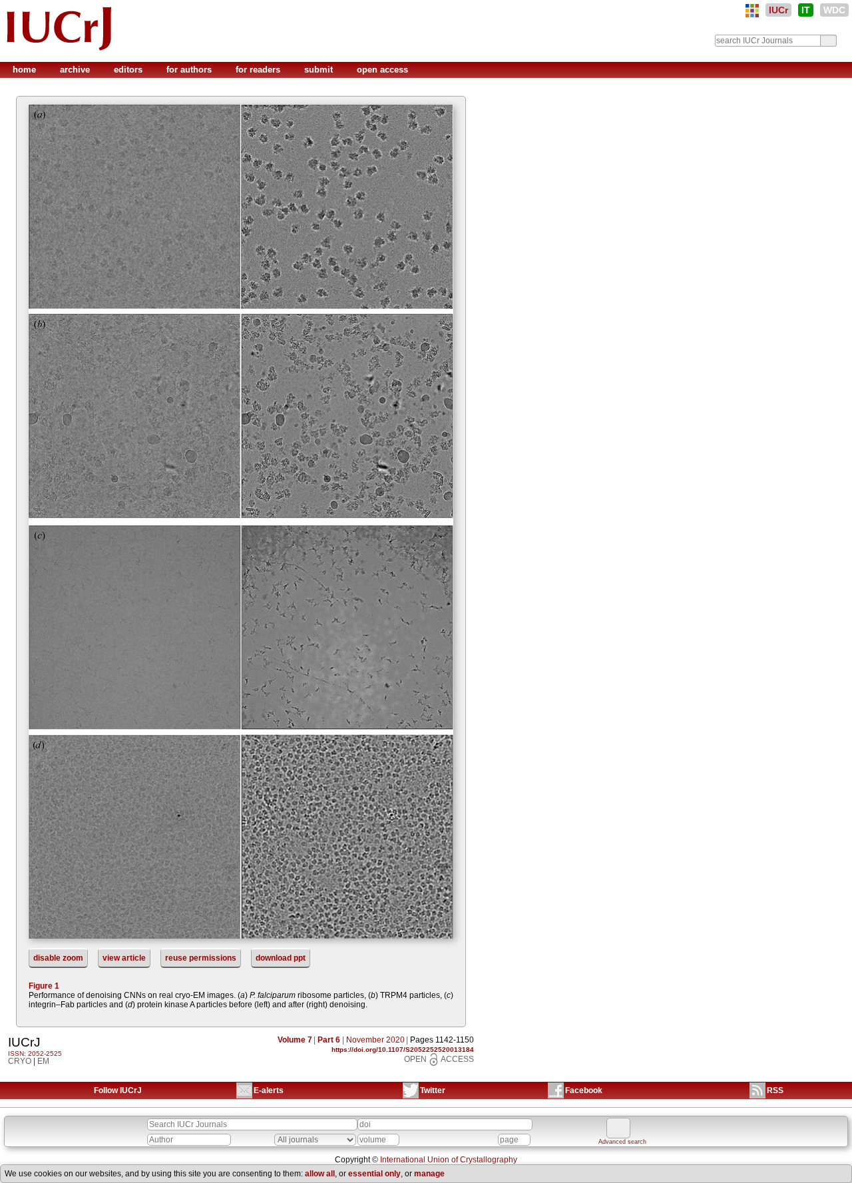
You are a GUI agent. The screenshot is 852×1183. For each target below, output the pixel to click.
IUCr (778, 10)
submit (319, 70)
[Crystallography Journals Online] (752, 10)
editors (129, 70)
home (26, 70)
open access (382, 70)
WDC (834, 10)
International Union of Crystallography (448, 1159)
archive (76, 70)
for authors (190, 70)
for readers (259, 70)
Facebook (583, 1090)
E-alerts (269, 1090)
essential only (374, 1173)
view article (124, 958)
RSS (775, 1090)
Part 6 (329, 1040)
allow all (320, 1173)
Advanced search (622, 1141)
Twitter (432, 1090)
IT (805, 10)
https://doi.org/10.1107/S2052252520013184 (402, 1049)
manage (429, 1173)
